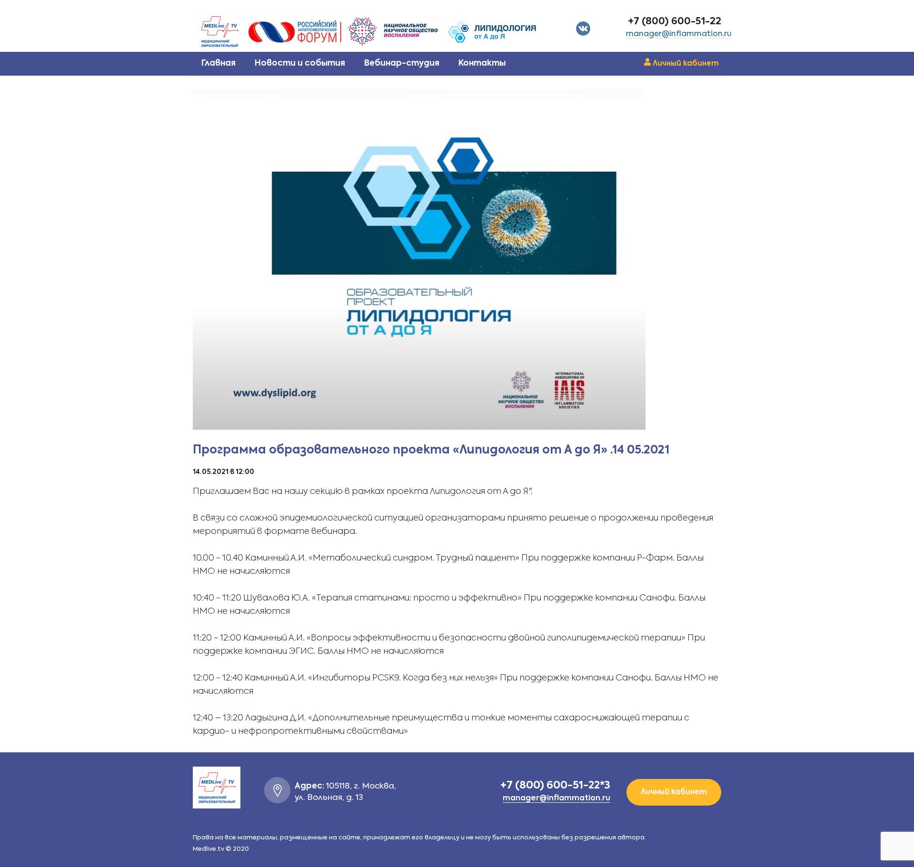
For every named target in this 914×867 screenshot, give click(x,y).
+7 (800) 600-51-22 (674, 22)
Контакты (482, 63)
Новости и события (300, 63)
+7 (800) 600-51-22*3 (555, 785)
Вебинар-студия (401, 63)
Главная (218, 63)
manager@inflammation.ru (679, 34)
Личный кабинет (686, 63)
